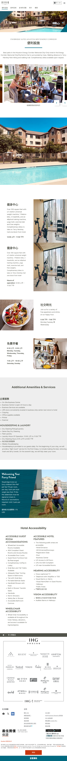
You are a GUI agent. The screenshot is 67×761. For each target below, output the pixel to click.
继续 (33, 752)
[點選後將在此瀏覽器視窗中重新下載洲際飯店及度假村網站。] (33, 654)
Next (56, 103)
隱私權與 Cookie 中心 (51, 720)
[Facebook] (4, 713)
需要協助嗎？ (27, 715)
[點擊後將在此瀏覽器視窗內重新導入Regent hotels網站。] (22, 654)
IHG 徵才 (47, 713)
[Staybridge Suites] (5, 3)
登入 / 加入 (58, 2)
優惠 (36, 8)
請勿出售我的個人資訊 (30, 723)
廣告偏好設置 (27, 726)
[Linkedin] (12, 713)
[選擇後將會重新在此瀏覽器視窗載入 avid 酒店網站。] (10, 691)
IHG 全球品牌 (49, 718)
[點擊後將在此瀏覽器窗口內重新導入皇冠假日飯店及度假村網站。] (10, 679)
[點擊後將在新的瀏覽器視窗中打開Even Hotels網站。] (22, 679)
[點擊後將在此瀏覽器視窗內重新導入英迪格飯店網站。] (10, 667)
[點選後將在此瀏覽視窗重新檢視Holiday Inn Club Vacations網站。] (45, 691)
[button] (64, 2)
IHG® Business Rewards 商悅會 (54, 715)
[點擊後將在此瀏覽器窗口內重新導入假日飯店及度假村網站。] (45, 679)
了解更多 (49, 736)
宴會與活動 (23, 8)
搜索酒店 (47, 723)
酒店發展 (26, 720)
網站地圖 (47, 726)
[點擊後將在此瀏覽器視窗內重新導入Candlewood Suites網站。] (56, 691)
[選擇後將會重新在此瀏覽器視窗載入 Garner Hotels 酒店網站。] (56, 679)
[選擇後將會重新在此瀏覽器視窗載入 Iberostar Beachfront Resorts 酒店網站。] (57, 667)
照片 (30, 8)
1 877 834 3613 (22, 732)
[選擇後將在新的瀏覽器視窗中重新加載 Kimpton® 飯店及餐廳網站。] (56, 654)
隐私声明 (16, 747)
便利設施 (5, 8)
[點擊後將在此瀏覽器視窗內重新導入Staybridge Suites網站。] (33, 691)
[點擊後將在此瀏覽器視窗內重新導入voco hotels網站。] (29, 667)
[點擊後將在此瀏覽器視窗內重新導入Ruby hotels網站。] (38, 667)
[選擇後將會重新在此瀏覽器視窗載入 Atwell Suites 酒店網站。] (22, 691)
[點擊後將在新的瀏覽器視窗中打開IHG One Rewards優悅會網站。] (33, 701)
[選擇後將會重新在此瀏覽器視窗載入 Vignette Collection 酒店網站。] (45, 654)
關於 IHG (26, 713)
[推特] (8, 713)
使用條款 (26, 718)
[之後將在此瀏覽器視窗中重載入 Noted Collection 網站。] (19, 667)
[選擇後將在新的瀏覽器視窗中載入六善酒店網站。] (10, 654)
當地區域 (13, 8)
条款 (15, 746)
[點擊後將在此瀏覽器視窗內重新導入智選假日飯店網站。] (33, 679)
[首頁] (3, 635)
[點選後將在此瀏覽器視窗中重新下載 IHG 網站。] (33, 641)
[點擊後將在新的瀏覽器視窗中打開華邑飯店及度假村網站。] (47, 667)
